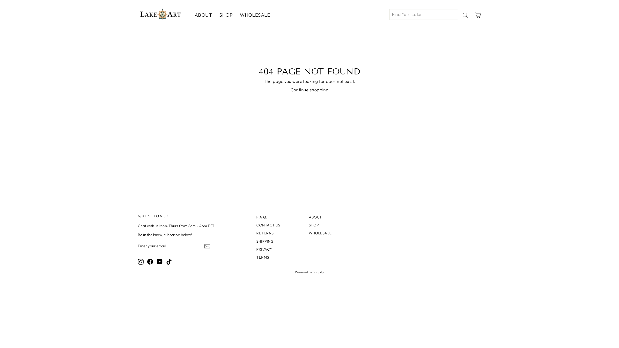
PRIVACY (264, 249)
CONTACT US (268, 225)
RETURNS (264, 233)
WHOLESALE (255, 15)
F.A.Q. (261, 217)
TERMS (262, 257)
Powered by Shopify (309, 272)
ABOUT (203, 15)
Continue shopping (310, 90)
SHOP (226, 15)
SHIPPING (265, 241)
